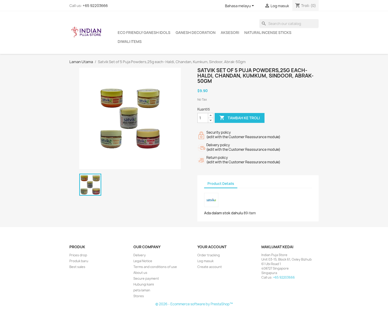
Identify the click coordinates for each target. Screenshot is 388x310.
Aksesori (230, 32)
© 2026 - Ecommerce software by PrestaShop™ (194, 304)
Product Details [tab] (220, 183)
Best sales (77, 267)
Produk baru (78, 261)
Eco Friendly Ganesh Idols (144, 32)
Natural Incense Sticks (267, 32)
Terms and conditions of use (155, 267)
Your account (212, 246)
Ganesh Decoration (196, 32)
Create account (209, 267)
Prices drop (78, 255)
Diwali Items (130, 41)
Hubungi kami (143, 284)
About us (140, 272)
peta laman (141, 290)
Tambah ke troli (239, 117)
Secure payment (146, 278)
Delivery (139, 255)
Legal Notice (142, 261)
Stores (138, 296)
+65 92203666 (95, 5)
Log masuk (205, 261)
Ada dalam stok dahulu (223, 213)
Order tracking (208, 255)
